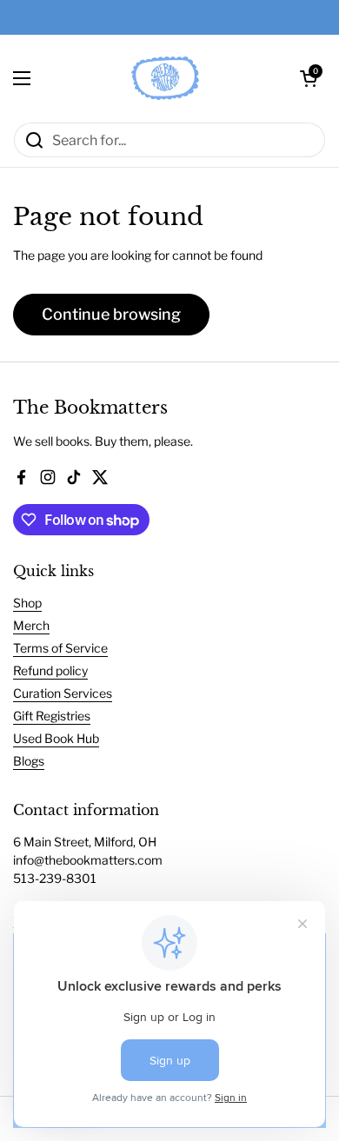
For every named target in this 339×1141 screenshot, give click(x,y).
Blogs (28, 760)
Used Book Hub (56, 738)
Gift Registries (51, 715)
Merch (31, 625)
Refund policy (50, 670)
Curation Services (62, 693)
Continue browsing (111, 314)
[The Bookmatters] (165, 78)
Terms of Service (60, 647)
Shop (27, 602)
